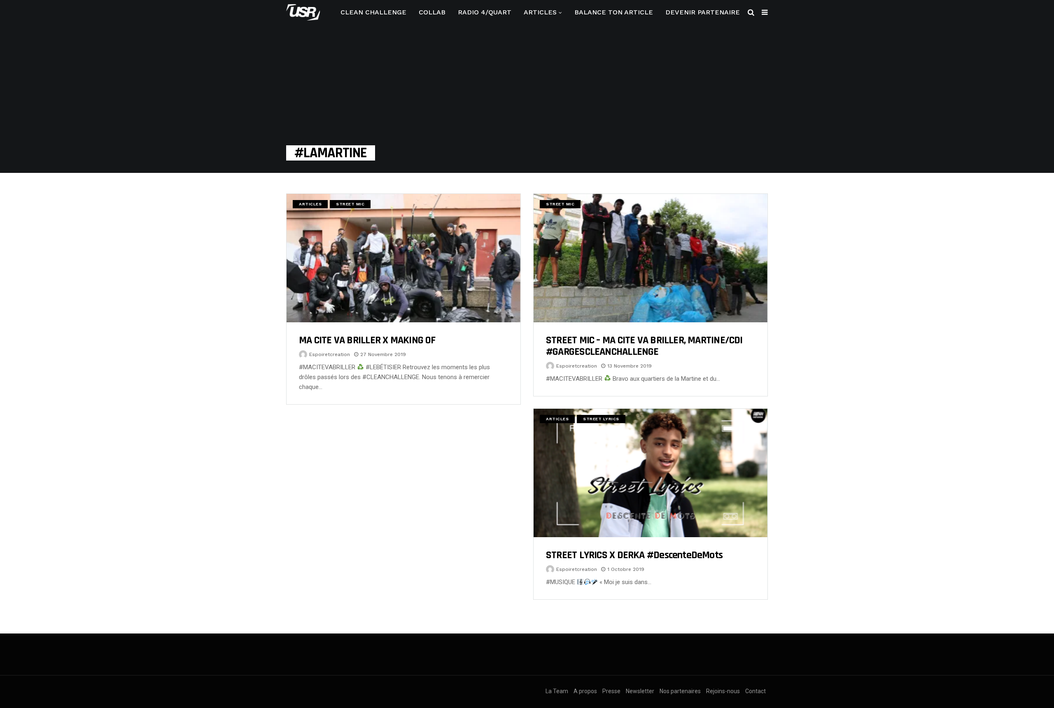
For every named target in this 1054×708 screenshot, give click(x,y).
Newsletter (640, 691)
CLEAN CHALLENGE (373, 12)
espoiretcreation (329, 354)
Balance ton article (613, 12)
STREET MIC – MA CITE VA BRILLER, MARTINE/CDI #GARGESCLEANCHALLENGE (644, 346)
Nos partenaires (680, 691)
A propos (585, 691)
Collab (432, 12)
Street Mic (350, 204)
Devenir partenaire (702, 12)
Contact (755, 691)
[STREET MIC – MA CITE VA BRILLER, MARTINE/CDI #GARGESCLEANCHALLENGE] (650, 258)
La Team (557, 691)
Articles (540, 12)
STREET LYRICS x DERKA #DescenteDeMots (634, 555)
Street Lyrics (601, 419)
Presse (611, 691)
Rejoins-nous (723, 691)
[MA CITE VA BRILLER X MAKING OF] (403, 258)
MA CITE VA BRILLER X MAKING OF (367, 340)
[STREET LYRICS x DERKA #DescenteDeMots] (650, 473)
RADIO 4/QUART (484, 12)
